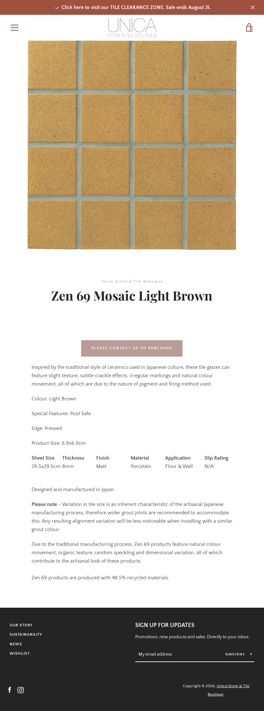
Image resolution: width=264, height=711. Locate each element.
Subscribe (235, 654)
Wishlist (20, 653)
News (16, 644)
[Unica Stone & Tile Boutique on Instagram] (20, 690)
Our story (21, 625)
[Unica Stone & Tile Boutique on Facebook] (9, 690)
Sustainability (26, 634)
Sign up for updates (164, 625)
